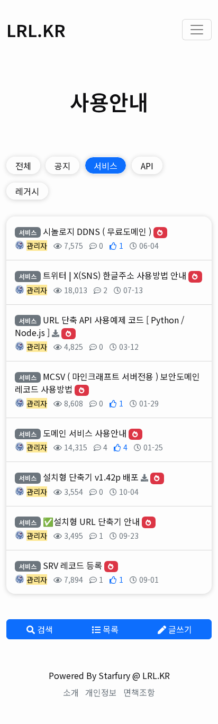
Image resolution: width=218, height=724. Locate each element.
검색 (44, 629)
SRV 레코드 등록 (72, 565)
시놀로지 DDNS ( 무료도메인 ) (97, 231)
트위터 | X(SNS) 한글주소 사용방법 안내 (114, 275)
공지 (62, 165)
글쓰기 (179, 629)
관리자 (36, 245)
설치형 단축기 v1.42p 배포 (91, 476)
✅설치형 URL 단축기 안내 (91, 521)
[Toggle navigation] (197, 29)
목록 (110, 629)
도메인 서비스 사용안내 (84, 433)
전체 (23, 165)
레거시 (27, 191)
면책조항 (139, 692)
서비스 (105, 165)
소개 (71, 692)
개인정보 (101, 692)
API (147, 165)
